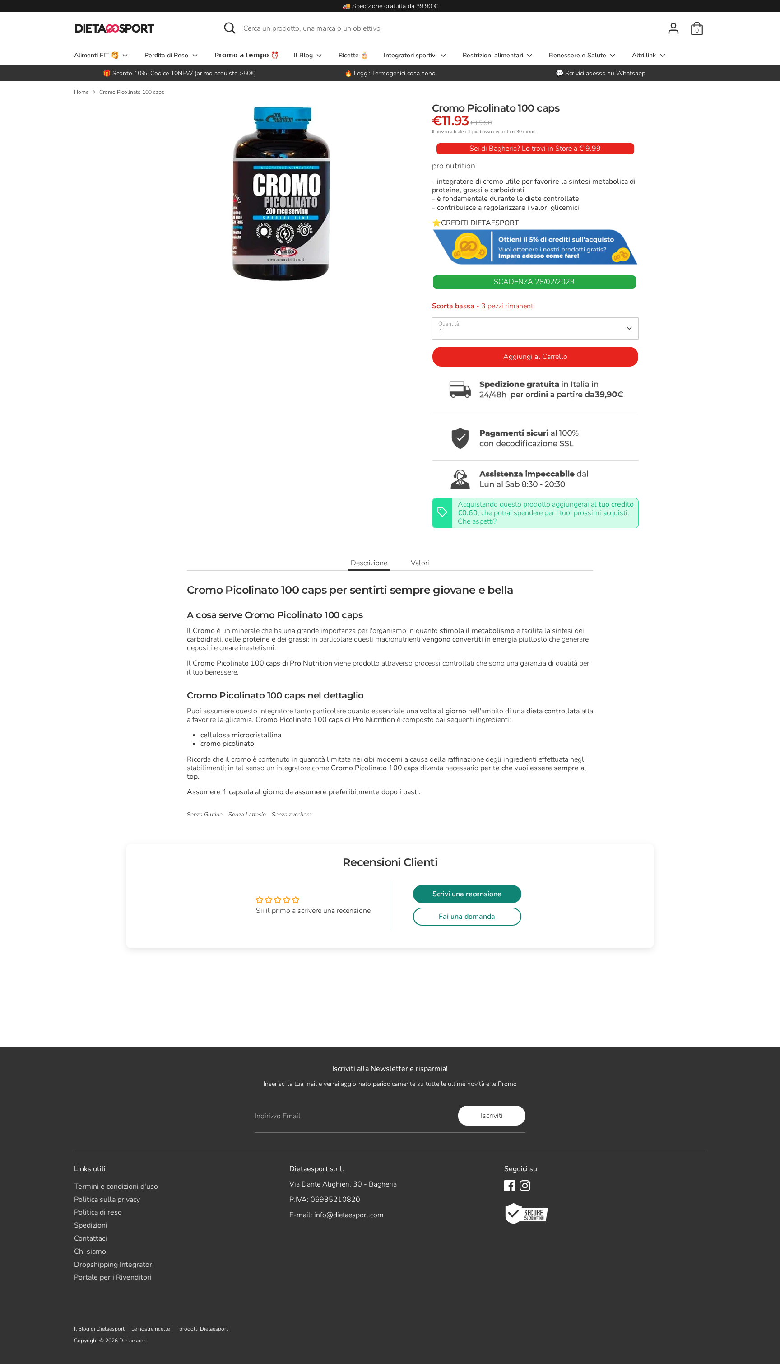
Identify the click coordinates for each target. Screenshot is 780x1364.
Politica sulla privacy (107, 1200)
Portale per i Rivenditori (113, 1277)
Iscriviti (492, 1116)
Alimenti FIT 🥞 (97, 55)
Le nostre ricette (150, 1328)
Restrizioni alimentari (494, 55)
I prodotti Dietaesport (202, 1328)
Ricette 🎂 (353, 55)
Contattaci (90, 1238)
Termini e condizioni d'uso (116, 1187)
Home (81, 92)
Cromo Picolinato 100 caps (131, 92)
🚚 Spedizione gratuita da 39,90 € (390, 6)
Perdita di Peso (167, 55)
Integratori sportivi (411, 55)
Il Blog (304, 55)
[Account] (673, 28)
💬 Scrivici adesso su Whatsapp (600, 73)
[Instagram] (525, 1185)
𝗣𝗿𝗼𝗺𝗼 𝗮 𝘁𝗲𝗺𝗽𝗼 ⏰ (246, 55)
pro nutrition (453, 165)
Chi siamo (90, 1252)
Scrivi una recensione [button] (466, 894)
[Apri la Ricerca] (230, 28)
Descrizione (369, 563)
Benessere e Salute (578, 55)
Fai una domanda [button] (467, 917)
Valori (420, 563)
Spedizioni (90, 1225)
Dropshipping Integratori (114, 1265)
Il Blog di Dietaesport (99, 1328)
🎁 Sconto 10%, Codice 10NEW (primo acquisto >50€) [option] (179, 73)
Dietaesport (133, 1340)
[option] (390, 73)
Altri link (645, 55)
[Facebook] (509, 1185)
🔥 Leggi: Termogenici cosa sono (390, 73)
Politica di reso (98, 1212)
